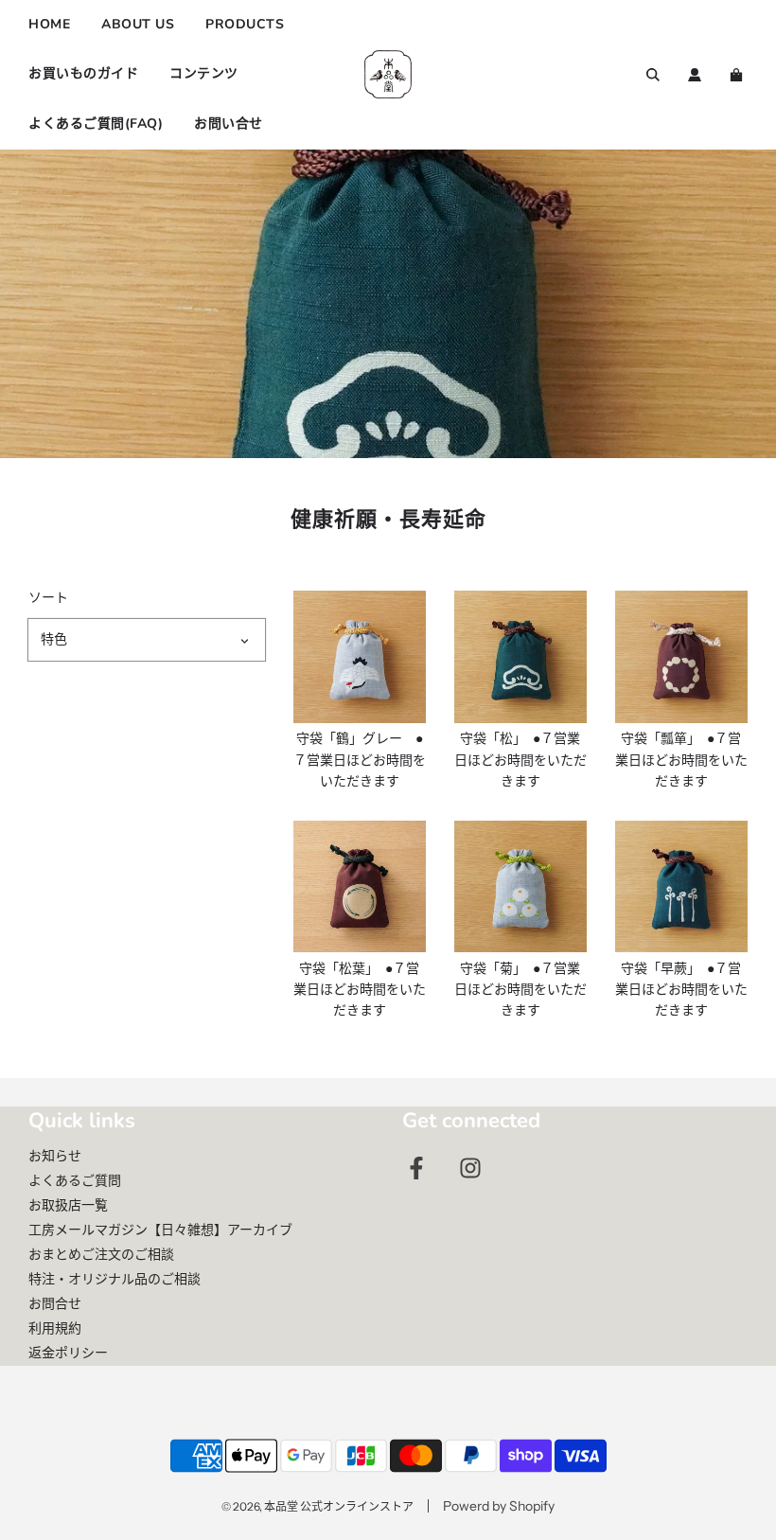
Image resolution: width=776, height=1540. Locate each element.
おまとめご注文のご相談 (101, 1254)
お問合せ (54, 1303)
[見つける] (653, 75)
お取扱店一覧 (68, 1204)
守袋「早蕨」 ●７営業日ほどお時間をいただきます (681, 989)
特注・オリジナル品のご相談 (114, 1278)
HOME (49, 24)
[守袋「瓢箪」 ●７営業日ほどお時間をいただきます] (681, 657)
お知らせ (54, 1155)
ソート (48, 597)
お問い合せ (228, 124)
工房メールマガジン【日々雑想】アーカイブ (160, 1229)
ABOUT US (137, 24)
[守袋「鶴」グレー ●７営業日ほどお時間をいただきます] (359, 657)
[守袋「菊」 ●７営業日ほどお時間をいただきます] (520, 887)
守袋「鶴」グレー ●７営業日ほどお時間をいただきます (359, 759)
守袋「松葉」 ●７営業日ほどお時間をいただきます (359, 989)
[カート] (738, 75)
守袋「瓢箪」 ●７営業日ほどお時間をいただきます (681, 759)
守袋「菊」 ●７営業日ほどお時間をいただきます (520, 989)
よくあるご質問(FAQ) (95, 124)
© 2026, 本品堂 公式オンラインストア (317, 1506)
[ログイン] (694, 75)
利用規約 (54, 1327)
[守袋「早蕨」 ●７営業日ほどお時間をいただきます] (681, 887)
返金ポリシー (68, 1352)
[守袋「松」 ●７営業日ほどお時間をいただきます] (520, 657)
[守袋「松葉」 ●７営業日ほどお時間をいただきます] (359, 887)
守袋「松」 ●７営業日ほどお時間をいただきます (520, 759)
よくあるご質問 (74, 1180)
